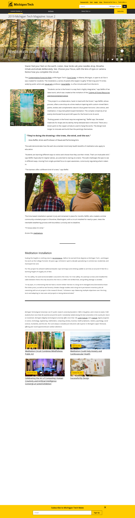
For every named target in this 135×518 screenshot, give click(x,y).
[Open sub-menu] (116, 2)
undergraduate (83, 318)
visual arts (49, 84)
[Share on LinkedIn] (117, 59)
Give (100, 2)
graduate (94, 318)
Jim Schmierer (57, 258)
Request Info (84, 2)
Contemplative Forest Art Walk (40, 77)
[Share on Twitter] (112, 59)
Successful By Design (79, 375)
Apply (96, 2)
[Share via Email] (121, 59)
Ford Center (71, 77)
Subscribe (120, 11)
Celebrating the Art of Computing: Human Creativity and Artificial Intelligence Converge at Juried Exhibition (44, 378)
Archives (51, 11)
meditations (38, 233)
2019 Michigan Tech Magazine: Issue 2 (31, 16)
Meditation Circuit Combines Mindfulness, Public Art (44, 350)
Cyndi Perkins (14, 60)
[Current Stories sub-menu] (21, 11)
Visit (91, 2)
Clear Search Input (107, 6)
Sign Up (97, 513)
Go (125, 6)
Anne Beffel (65, 84)
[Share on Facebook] (108, 59)
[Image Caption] (122, 50)
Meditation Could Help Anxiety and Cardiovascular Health (86, 350)
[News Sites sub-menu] (90, 11)
